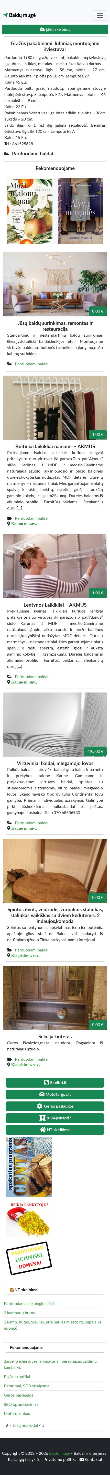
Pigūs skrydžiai (17, 1377)
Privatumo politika (60, 1460)
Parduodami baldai (31, 364)
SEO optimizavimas (21, 1404)
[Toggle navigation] (100, 15)
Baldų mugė (22, 15)
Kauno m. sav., (24, 523)
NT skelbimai (26, 1290)
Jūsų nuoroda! (25, 1425)
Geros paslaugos (18, 1395)
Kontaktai (93, 1460)
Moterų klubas (17, 1414)
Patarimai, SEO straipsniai (27, 1386)
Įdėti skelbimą (57, 29)
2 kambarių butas (19, 1313)
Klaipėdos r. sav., (25, 955)
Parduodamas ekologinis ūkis (30, 1304)
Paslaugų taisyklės (24, 1460)
